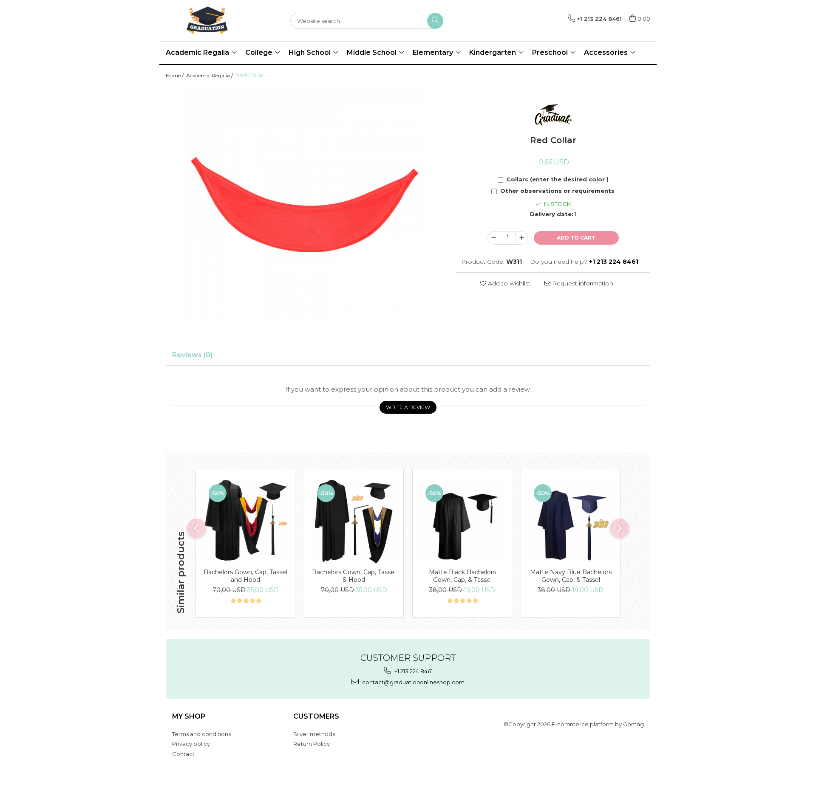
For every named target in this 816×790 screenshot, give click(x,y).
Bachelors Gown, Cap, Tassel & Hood (354, 576)
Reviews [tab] (192, 355)
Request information (581, 283)
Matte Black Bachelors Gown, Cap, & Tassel (462, 576)
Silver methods (314, 734)
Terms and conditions (201, 734)
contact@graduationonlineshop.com (413, 682)
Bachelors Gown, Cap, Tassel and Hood (245, 576)
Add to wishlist (508, 283)
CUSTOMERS (316, 716)
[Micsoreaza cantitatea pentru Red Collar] (493, 238)
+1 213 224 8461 (413, 671)
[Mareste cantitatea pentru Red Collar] (522, 238)
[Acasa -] (208, 20)
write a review (408, 407)
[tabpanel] (304, 205)
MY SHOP (188, 716)
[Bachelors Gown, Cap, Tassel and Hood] (245, 521)
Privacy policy (191, 743)
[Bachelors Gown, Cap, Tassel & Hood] (354, 521)
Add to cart (576, 237)
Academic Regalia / (210, 75)
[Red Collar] (304, 205)
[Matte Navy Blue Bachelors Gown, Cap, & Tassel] (570, 521)
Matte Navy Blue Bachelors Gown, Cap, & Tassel (571, 576)
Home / (175, 75)
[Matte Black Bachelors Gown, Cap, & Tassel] (462, 521)
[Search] (435, 21)
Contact (183, 753)
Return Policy (311, 743)
